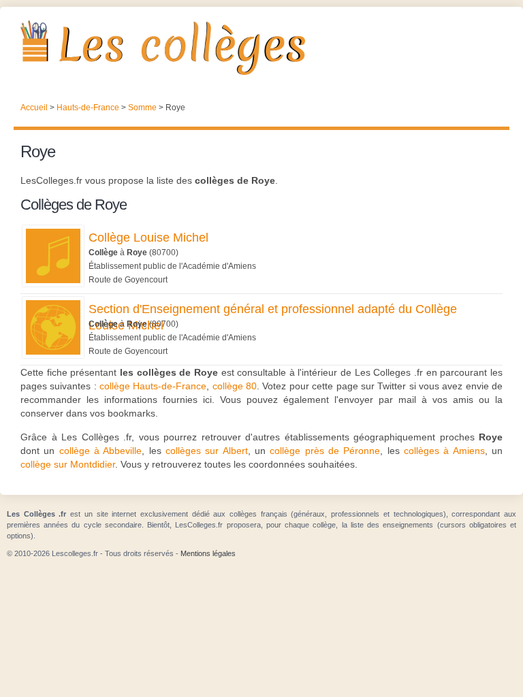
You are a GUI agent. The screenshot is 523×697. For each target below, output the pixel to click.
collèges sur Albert (206, 450)
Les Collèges (261, 47)
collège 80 (234, 385)
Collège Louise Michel (148, 237)
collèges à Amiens (444, 450)
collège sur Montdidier (67, 464)
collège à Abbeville (100, 450)
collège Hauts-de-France (152, 385)
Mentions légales (208, 553)
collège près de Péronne (325, 450)
